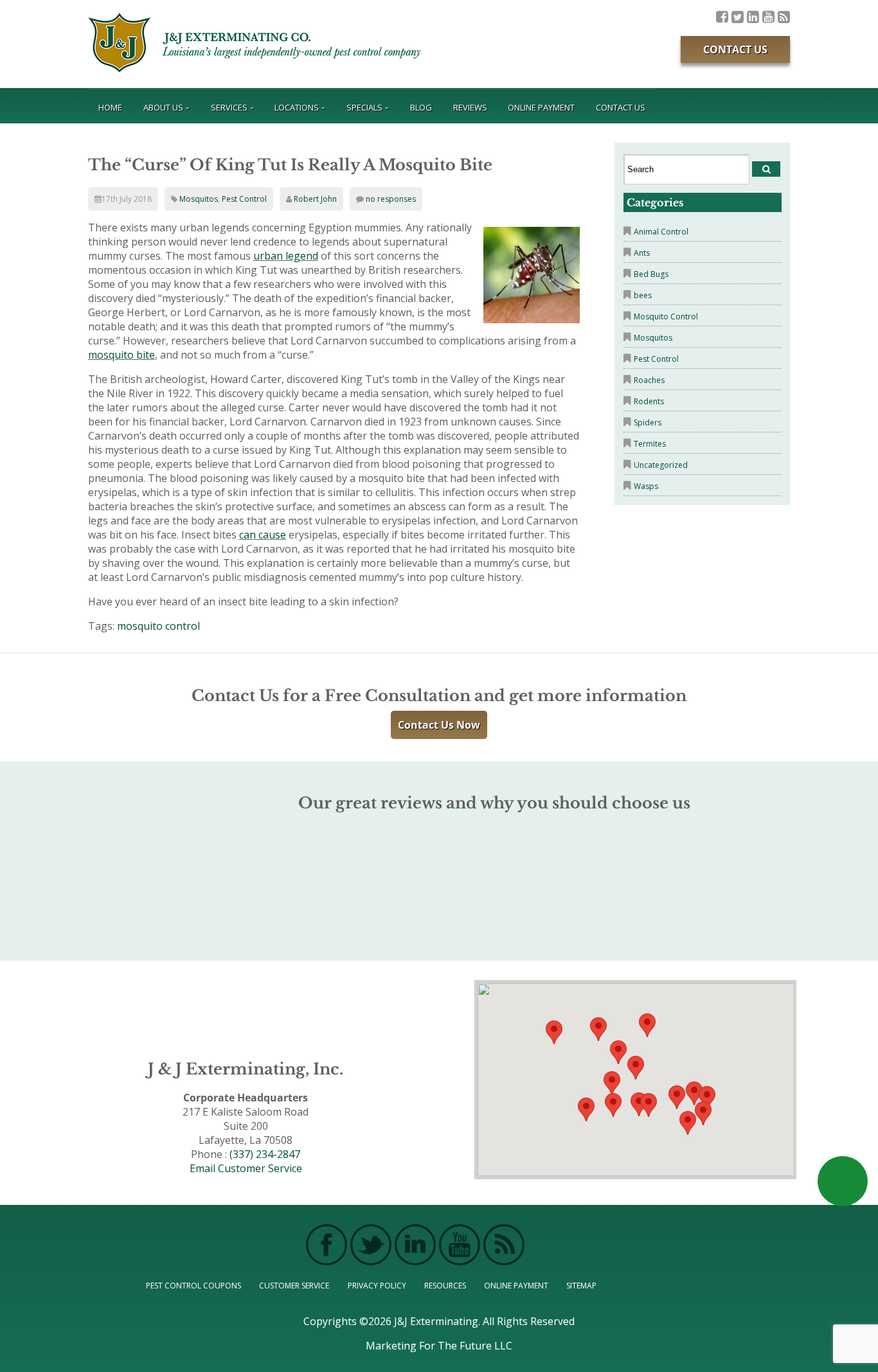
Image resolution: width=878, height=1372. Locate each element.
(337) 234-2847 (264, 1154)
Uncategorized (661, 464)
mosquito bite (121, 355)
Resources (445, 1285)
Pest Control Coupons (193, 1285)
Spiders (647, 422)
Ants (642, 252)
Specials (364, 107)
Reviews (470, 107)
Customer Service (294, 1285)
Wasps (646, 486)
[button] (648, 1105)
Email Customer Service (246, 1168)
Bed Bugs (651, 274)
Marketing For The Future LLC (439, 1346)
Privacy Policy (377, 1285)
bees (643, 295)
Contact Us (735, 49)
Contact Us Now (439, 725)
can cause (262, 535)
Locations (296, 107)
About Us (163, 107)
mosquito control (158, 626)
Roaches (649, 380)
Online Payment (541, 107)
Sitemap (581, 1285)
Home (110, 107)
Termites (650, 443)
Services (229, 107)
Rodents (649, 401)
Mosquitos (198, 198)
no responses (391, 198)
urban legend (285, 256)
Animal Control (661, 231)
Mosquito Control (666, 316)
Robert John (315, 198)
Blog (421, 107)
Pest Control (244, 198)
